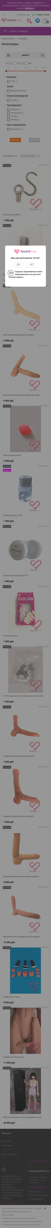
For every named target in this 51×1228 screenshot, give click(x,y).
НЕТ (32, 264)
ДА (18, 264)
